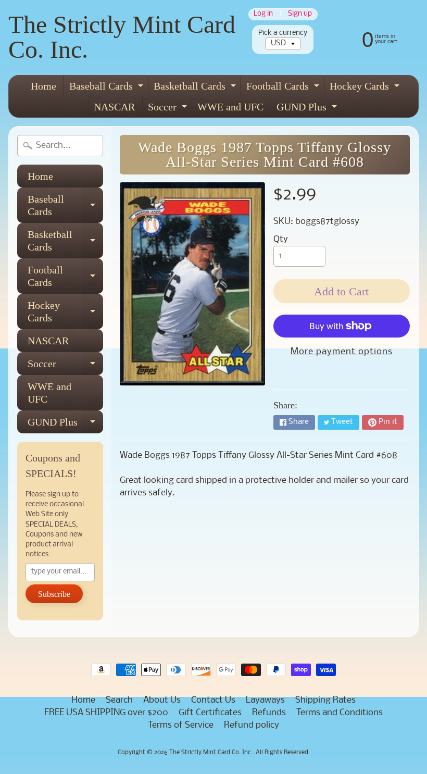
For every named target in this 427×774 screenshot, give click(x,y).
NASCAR (114, 107)
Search (119, 700)
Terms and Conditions (339, 713)
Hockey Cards (366, 88)
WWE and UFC (230, 107)
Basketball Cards (196, 88)
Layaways (265, 700)
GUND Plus (308, 109)
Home (43, 86)
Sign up (300, 14)
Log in (263, 14)
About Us (162, 700)
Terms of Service (181, 725)
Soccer (169, 109)
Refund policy (251, 725)
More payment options (342, 352)
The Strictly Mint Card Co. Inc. (121, 36)
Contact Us (213, 700)
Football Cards (284, 88)
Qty (280, 239)
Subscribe (54, 594)
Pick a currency (282, 33)
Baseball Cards (107, 88)
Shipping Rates (325, 700)
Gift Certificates (210, 713)
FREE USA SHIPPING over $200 (106, 713)
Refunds (269, 713)
